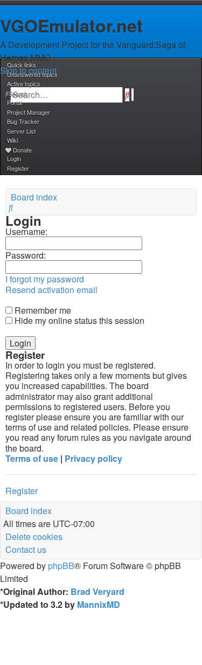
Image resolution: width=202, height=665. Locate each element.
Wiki (12, 140)
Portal (14, 102)
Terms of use (31, 458)
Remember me (41, 310)
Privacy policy (93, 458)
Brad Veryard (97, 591)
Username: (26, 231)
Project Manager (28, 112)
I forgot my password (44, 279)
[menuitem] (31, 74)
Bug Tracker (23, 121)
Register (21, 490)
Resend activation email (51, 289)
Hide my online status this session (78, 320)
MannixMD (98, 604)
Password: (25, 255)
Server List (21, 131)
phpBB (61, 565)
